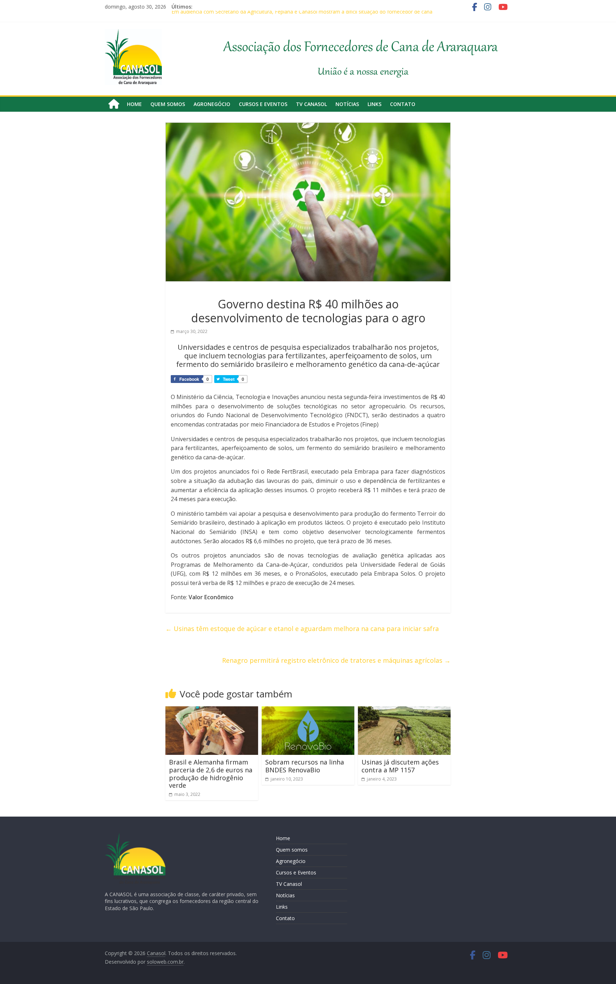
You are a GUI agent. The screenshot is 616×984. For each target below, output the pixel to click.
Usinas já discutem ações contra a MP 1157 (400, 766)
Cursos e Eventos (263, 104)
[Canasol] (114, 104)
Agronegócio (212, 104)
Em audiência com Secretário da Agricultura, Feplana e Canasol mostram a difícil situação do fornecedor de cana (301, 14)
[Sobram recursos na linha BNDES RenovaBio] (308, 711)
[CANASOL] (135, 836)
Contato (402, 104)
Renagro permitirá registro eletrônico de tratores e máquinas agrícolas (336, 660)
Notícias (347, 104)
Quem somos (167, 104)
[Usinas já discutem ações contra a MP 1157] (404, 711)
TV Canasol (311, 104)
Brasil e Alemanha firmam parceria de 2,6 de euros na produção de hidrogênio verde (210, 773)
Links (374, 104)
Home (134, 104)
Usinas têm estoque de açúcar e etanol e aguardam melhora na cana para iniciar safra (302, 628)
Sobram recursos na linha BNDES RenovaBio (304, 766)
